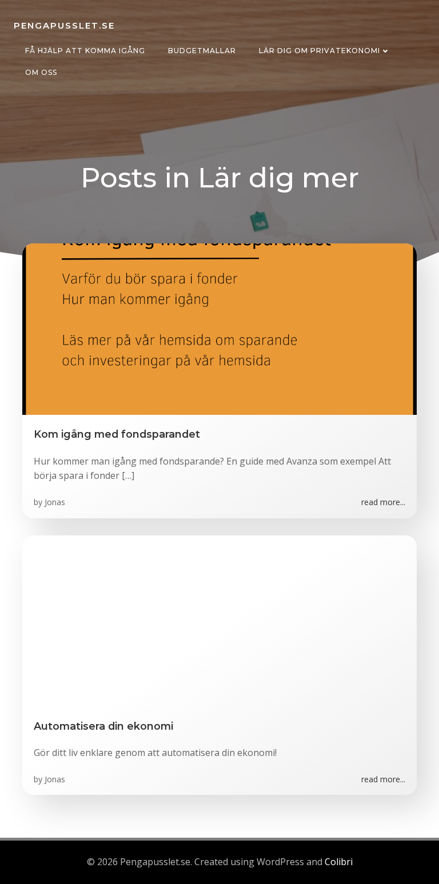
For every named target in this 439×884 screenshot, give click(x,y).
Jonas (55, 502)
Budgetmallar (202, 50)
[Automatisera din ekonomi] (219, 620)
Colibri (339, 861)
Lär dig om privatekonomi (319, 50)
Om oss (41, 72)
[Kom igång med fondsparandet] (219, 328)
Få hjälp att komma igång (85, 50)
